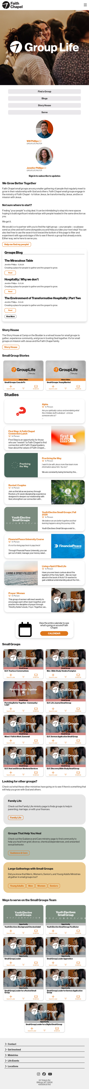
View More (10, 316)
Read (10, 273)
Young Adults (17, 885)
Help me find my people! (16, 244)
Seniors (54, 885)
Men (30, 885)
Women (41, 885)
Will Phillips (33, 141)
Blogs (45, 98)
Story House (44, 105)
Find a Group (44, 91)
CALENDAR (54, 633)
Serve (44, 112)
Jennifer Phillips (35, 167)
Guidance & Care (19, 852)
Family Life (15, 817)
